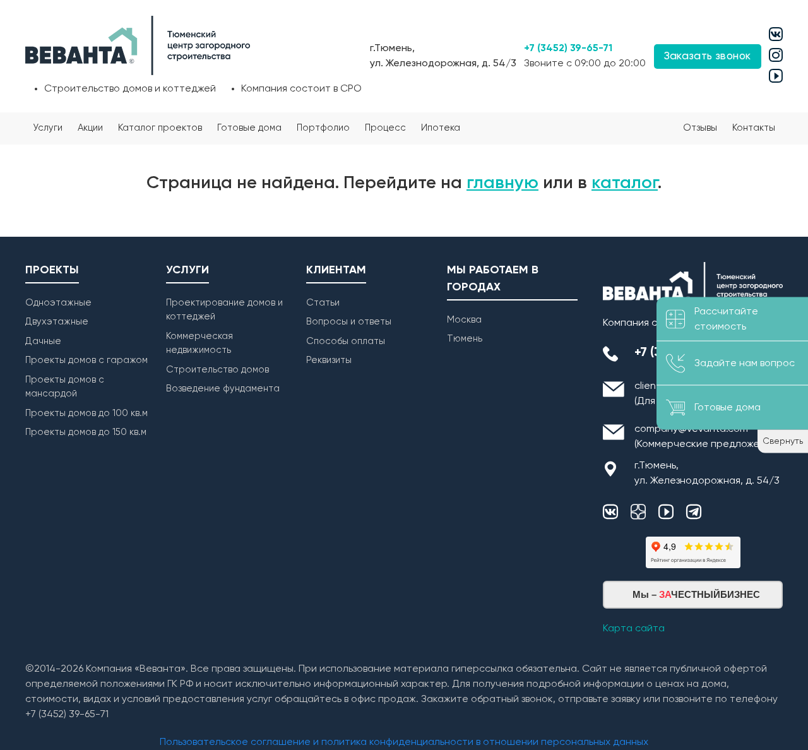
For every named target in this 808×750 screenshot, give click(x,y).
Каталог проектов (160, 128)
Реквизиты (329, 360)
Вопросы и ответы (348, 321)
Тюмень (464, 338)
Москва (464, 319)
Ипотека (440, 128)
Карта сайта (634, 629)
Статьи (323, 302)
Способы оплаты (345, 341)
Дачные (43, 341)
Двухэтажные (56, 321)
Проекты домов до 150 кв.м (85, 432)
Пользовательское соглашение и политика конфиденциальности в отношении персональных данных (404, 742)
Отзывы (700, 128)
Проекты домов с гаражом (86, 360)
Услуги (47, 128)
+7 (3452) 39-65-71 (568, 49)
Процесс (385, 128)
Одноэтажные (58, 302)
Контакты (753, 128)
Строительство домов (217, 369)
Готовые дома (249, 128)
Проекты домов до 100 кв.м (86, 413)
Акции (90, 128)
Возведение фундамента (223, 388)
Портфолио (323, 128)
